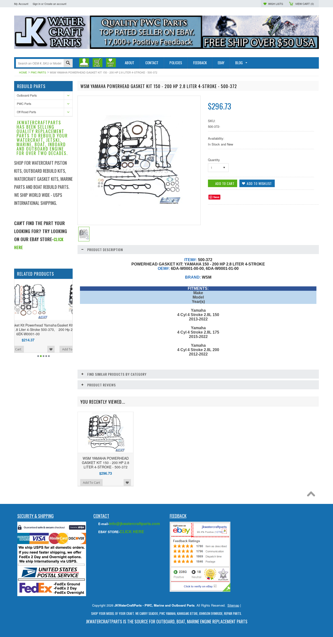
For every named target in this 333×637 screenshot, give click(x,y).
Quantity (214, 159)
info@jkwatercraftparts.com (134, 523)
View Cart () (304, 4)
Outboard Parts (27, 95)
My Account (21, 4)
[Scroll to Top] (312, 495)
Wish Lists (275, 4)
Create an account (55, 4)
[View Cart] (97, 62)
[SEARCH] (68, 63)
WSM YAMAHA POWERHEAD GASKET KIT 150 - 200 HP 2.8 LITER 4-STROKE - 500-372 (105, 462)
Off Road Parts (26, 112)
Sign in (36, 4)
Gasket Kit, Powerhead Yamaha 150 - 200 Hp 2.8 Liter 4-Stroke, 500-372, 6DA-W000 (43, 329)
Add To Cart (28, 349)
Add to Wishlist (66, 349)
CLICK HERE (132, 531)
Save (216, 197)
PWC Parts (38, 72)
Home (23, 72)
